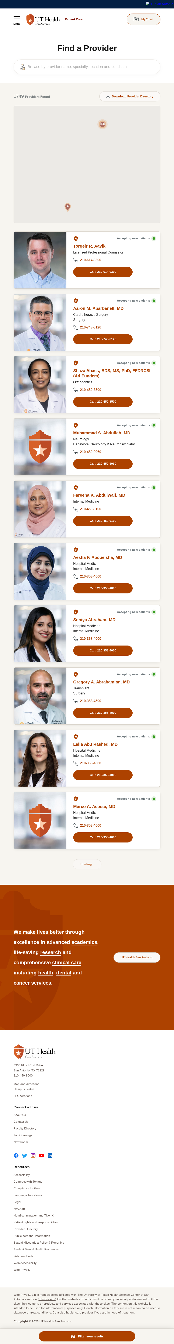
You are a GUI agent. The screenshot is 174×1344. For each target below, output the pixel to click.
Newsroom (21, 1142)
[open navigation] (17, 20)
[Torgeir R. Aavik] (40, 260)
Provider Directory (26, 1229)
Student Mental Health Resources (36, 1249)
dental (63, 972)
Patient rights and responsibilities (36, 1222)
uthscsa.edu (47, 1299)
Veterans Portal (24, 1256)
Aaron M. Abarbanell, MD (98, 308)
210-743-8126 (90, 327)
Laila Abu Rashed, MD (95, 744)
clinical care (66, 962)
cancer (22, 983)
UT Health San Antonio (137, 957)
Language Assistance (28, 1195)
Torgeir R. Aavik (89, 246)
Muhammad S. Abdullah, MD (101, 433)
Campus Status (24, 1089)
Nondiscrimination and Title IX (33, 1215)
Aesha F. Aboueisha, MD (97, 557)
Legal (17, 1202)
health (45, 972)
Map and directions (26, 1084)
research (50, 952)
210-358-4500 (90, 701)
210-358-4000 (90, 576)
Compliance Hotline (27, 1188)
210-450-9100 (90, 509)
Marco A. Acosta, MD (94, 806)
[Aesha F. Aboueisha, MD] (40, 571)
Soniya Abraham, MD (94, 619)
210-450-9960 (90, 452)
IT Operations (23, 1095)
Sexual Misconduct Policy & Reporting (39, 1242)
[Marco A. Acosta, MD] (40, 820)
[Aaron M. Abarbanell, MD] (40, 322)
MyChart (19, 1208)
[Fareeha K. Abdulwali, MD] (40, 509)
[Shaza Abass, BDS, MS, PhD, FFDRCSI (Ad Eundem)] (40, 384)
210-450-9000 (23, 1075)
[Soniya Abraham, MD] (40, 633)
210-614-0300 (90, 260)
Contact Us (21, 1121)
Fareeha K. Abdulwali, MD (99, 495)
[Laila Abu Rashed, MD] (40, 758)
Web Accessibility (25, 1263)
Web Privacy (22, 1269)
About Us (20, 1115)
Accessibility (22, 1174)
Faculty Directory (25, 1128)
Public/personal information (32, 1235)
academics (84, 942)
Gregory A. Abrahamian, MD (101, 682)
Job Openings (23, 1135)
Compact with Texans (28, 1181)
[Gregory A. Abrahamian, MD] (40, 696)
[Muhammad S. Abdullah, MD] (40, 446)
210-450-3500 (90, 390)
